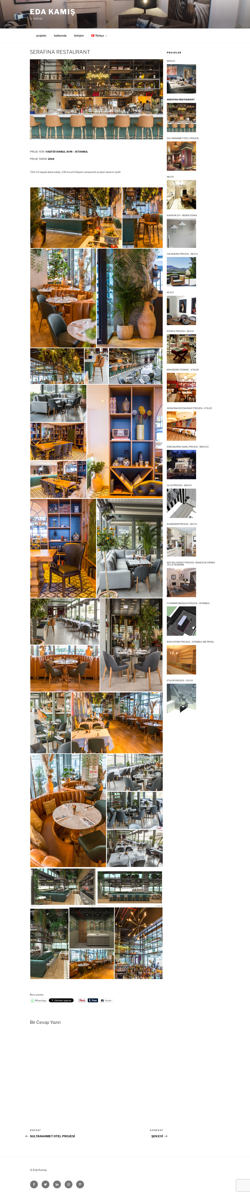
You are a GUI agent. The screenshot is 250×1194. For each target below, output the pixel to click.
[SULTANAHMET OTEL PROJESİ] (181, 156)
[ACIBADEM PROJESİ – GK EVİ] (181, 542)
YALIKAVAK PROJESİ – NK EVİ (182, 254)
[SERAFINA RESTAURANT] (181, 117)
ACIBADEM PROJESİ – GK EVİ (182, 524)
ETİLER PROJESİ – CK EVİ (180, 681)
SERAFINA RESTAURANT (181, 100)
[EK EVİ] (181, 310)
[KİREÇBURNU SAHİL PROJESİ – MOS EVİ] (181, 464)
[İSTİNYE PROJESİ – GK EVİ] (181, 349)
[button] (76, 217)
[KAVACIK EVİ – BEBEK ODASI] (181, 233)
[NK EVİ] (181, 194)
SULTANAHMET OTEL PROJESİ (183, 138)
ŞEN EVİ (171, 61)
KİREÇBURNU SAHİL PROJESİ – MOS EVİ (188, 447)
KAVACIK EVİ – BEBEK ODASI (182, 215)
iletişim (79, 35)
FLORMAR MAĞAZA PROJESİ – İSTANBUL (188, 603)
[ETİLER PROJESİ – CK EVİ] (181, 698)
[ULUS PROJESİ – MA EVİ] (181, 503)
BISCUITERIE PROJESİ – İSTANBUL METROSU (190, 642)
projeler (41, 35)
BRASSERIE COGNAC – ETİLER (183, 370)
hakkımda (60, 35)
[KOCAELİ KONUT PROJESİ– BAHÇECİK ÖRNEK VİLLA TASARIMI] (181, 582)
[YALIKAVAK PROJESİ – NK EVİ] (181, 271)
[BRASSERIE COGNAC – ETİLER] (181, 387)
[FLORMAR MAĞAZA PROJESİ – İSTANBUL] (181, 621)
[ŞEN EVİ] (181, 79)
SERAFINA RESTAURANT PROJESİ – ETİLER (189, 408)
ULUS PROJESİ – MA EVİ (179, 485)
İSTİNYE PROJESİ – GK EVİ (180, 331)
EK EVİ (170, 292)
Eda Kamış (53, 11)
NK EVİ (170, 177)
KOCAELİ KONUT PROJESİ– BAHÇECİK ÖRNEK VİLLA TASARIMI (191, 564)
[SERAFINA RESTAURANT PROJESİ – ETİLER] (181, 426)
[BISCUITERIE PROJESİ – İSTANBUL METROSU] (181, 659)
